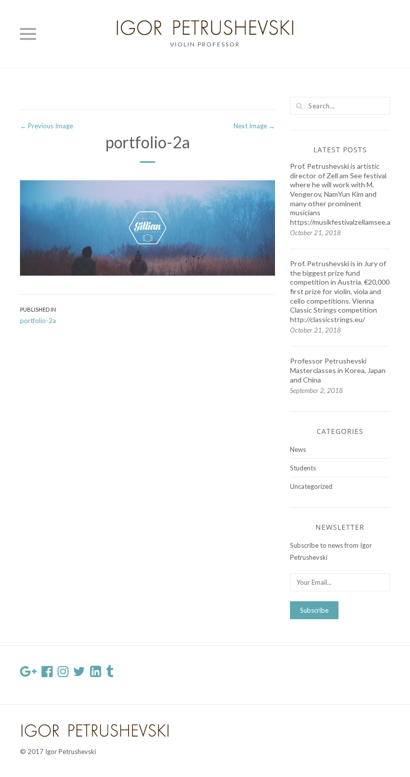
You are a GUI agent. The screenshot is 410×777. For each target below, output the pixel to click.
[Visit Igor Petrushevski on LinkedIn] (95, 674)
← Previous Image (46, 126)
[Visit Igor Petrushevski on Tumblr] (110, 674)
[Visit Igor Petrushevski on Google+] (28, 674)
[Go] (299, 106)
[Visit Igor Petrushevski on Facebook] (47, 674)
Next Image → (254, 126)
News (298, 449)
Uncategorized (311, 486)
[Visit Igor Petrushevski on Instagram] (63, 674)
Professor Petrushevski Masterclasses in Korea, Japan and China (338, 370)
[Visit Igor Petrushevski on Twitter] (79, 674)
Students (303, 468)
